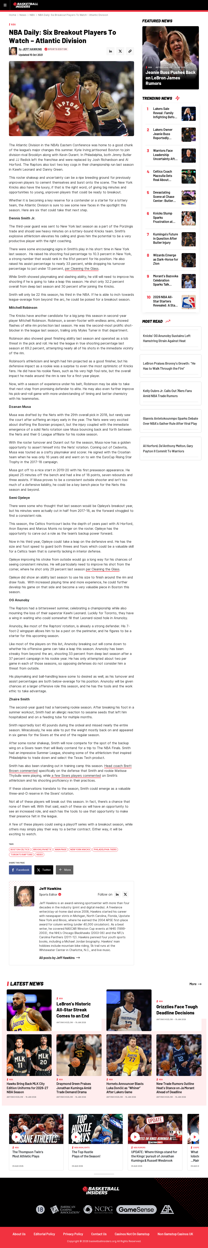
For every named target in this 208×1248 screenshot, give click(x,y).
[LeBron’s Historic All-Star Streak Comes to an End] (29, 1010)
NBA (32, 14)
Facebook (22, 869)
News (23, 14)
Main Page (60, 849)
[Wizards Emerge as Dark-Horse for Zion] (189, 260)
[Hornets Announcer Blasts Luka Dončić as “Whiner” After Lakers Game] (129, 1055)
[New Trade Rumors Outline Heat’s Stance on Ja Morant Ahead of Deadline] (179, 1055)
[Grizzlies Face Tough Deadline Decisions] (129, 1010)
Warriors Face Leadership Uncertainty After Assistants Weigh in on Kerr (165, 154)
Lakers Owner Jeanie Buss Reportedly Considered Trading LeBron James (164, 134)
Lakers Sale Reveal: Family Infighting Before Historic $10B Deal (165, 113)
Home (12, 14)
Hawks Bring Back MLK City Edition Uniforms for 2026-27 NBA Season (27, 1088)
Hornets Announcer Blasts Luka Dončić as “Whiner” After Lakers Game (125, 1088)
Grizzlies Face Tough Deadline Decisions (177, 1009)
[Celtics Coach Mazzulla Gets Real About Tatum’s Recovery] (189, 176)
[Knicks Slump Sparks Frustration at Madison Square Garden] (189, 218)
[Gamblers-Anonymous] (167, 1209)
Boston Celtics (20, 849)
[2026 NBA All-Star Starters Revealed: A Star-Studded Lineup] (189, 302)
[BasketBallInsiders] (26, 5)
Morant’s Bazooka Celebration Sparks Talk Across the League (165, 280)
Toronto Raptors (21, 854)
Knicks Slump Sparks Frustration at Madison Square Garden (164, 217)
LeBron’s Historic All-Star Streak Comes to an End (73, 1009)
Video (39, 854)
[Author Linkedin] (110, 51)
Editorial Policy (44, 1234)
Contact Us (99, 1234)
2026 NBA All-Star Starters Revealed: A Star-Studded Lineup (165, 301)
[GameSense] (136, 1209)
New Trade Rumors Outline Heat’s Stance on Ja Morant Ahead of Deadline (175, 1088)
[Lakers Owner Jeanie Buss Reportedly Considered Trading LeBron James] (189, 134)
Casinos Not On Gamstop (132, 1234)
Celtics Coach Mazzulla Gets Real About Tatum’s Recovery (165, 175)
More (67, 869)
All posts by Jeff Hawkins (57, 958)
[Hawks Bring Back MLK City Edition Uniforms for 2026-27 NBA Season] (29, 1055)
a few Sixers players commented (76, 776)
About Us (19, 1234)
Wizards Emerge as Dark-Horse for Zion (165, 259)
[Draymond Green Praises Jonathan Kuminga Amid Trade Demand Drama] (79, 1055)
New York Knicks (80, 849)
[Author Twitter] (120, 51)
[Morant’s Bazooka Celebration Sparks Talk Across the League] (189, 281)
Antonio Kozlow (164, 67)
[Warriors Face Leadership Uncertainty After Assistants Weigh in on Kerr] (189, 155)
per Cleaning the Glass (82, 268)
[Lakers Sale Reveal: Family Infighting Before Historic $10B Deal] (189, 113)
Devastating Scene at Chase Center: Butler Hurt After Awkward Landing (163, 196)
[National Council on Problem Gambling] (98, 1209)
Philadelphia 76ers (105, 849)
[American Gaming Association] (65, 1209)
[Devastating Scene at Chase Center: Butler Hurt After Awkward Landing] (189, 197)
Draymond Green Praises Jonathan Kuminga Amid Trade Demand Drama (73, 1088)
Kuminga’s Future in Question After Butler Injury (165, 238)
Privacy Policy (73, 1234)
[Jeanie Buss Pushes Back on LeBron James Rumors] (170, 57)
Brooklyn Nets (42, 849)
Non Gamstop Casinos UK (175, 1234)
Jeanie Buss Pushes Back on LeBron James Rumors (171, 77)
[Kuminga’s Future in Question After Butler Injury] (189, 239)
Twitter (46, 869)
